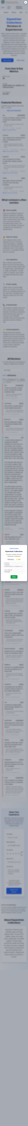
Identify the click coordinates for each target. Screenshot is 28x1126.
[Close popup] (25, 2)
